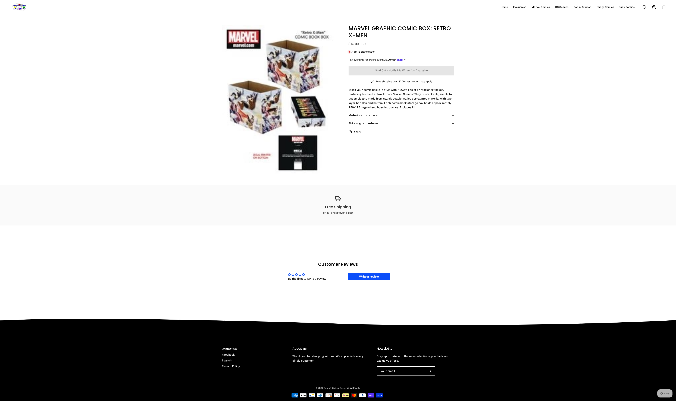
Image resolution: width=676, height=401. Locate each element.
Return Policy (231, 366)
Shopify (356, 388)
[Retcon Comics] (19, 7)
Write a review (369, 276)
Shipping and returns (363, 123)
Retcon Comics (331, 388)
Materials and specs (363, 115)
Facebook (228, 354)
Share (357, 131)
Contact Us (229, 349)
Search (227, 360)
